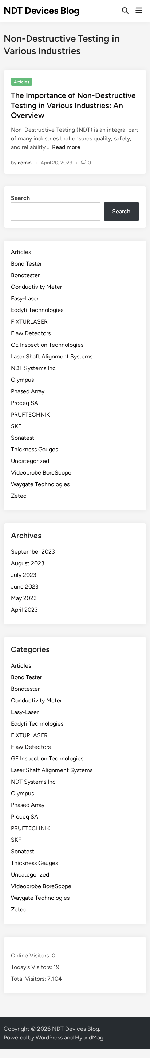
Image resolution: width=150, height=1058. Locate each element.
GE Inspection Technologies (47, 344)
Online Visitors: (31, 955)
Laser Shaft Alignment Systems (51, 356)
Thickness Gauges (34, 449)
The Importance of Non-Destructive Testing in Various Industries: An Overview (73, 105)
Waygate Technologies (40, 484)
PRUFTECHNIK (30, 414)
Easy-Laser (25, 298)
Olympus (22, 379)
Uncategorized (30, 461)
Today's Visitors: (32, 967)
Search (20, 197)
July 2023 (23, 574)
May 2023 (24, 598)
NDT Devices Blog (42, 10)
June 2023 (25, 586)
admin (25, 163)
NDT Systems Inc (33, 368)
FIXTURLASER (29, 321)
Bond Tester (26, 263)
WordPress (49, 1037)
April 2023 (24, 609)
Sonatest (22, 437)
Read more (66, 147)
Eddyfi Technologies (37, 310)
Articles (21, 82)
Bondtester (25, 275)
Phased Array (27, 391)
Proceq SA (24, 402)
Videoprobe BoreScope (41, 472)
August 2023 (27, 563)
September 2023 (33, 551)
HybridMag (89, 1037)
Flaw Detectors (31, 333)
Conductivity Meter (36, 286)
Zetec (19, 495)
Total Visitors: (29, 978)
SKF (16, 426)
